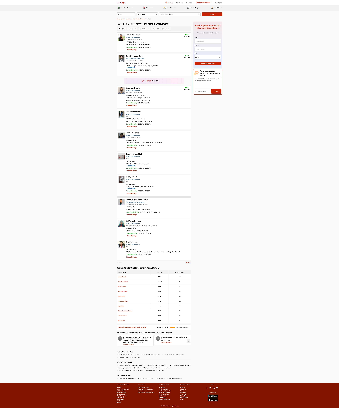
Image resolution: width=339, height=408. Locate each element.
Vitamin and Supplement (123, 389)
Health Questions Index (165, 390)
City (196, 53)
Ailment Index (162, 397)
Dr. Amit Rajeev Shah (134, 154)
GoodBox (119, 402)
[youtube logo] (217, 388)
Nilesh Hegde (121, 296)
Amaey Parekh (122, 286)
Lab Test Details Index (164, 399)
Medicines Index (163, 396)
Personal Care (120, 399)
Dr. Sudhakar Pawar (133, 112)
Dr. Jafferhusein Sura (134, 56)
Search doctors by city (143, 387)
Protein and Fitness (121, 390)
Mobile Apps (183, 392)
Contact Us (183, 389)
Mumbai (123, 19)
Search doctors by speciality (145, 390)
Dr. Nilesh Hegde (132, 133)
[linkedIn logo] (214, 388)
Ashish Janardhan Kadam (125, 311)
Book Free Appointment (203, 2)
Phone (197, 45)
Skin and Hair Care (121, 392)
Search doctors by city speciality (146, 392)
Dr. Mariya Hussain (133, 221)
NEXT (187, 262)
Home (118, 19)
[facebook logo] (207, 388)
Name (196, 37)
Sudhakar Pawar (122, 291)
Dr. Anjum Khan (132, 242)
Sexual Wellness (121, 394)
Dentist (128, 19)
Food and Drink (120, 397)
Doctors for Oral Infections (139, 19)
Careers (182, 390)
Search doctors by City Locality (145, 389)
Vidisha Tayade (122, 277)
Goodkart (119, 387)
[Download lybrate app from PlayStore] (213, 397)
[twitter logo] (210, 388)
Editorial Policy (184, 397)
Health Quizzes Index (164, 392)
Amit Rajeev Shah (123, 301)
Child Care (119, 401)
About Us (182, 387)
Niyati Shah (121, 306)
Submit (216, 91)
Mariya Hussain (122, 315)
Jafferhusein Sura (123, 281)
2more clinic (131, 165)
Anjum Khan (121, 320)
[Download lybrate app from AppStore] (213, 401)
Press (181, 399)
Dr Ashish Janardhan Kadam (137, 200)
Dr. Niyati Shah (131, 177)
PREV (120, 262)
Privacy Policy (183, 396)
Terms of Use (183, 394)
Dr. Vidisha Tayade (133, 35)
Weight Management (122, 396)
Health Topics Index (164, 394)
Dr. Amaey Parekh (133, 88)
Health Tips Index (163, 389)
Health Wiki (162, 387)
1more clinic (131, 67)
